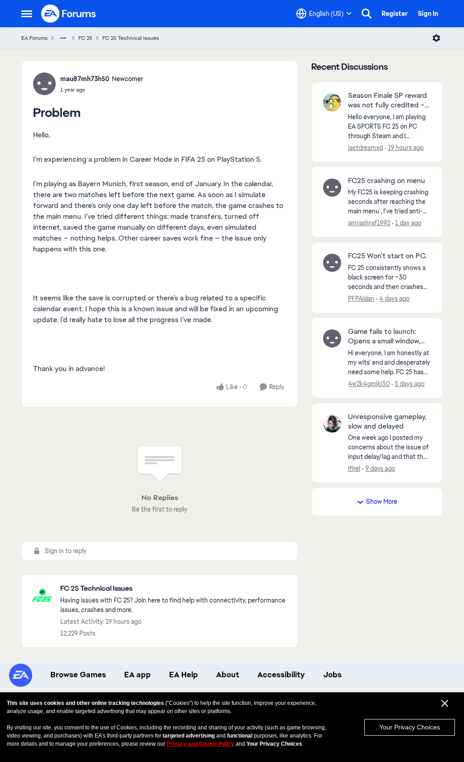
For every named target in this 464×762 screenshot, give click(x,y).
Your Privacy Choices (409, 727)
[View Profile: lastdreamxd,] (332, 102)
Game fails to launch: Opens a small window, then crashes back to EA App (388, 336)
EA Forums (34, 38)
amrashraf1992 (369, 223)
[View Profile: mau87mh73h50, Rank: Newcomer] (44, 83)
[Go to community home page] (69, 14)
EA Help (183, 675)
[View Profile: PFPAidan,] (332, 263)
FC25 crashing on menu (386, 180)
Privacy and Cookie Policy (200, 744)
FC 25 (85, 38)
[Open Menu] (436, 38)
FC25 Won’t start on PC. (387, 255)
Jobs (332, 675)
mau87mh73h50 (85, 79)
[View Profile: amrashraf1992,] (332, 187)
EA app (137, 675)
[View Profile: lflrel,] (332, 424)
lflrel (354, 468)
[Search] (366, 13)
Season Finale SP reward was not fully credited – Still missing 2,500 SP (387, 100)
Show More (381, 501)
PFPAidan (361, 298)
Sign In (428, 14)
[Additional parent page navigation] (63, 38)
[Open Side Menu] (27, 13)
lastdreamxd (365, 148)
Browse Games (78, 675)
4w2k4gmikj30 (369, 384)
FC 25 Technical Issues (130, 38)
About (227, 675)
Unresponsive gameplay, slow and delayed (387, 421)
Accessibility (281, 675)
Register (395, 14)
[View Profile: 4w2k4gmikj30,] (332, 338)
